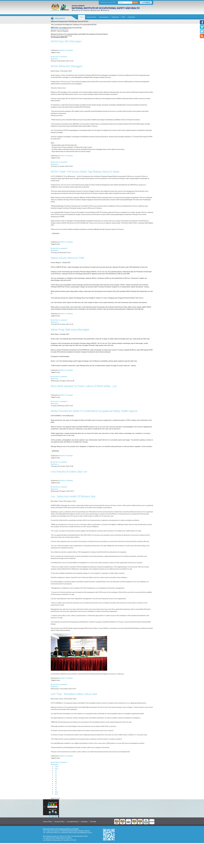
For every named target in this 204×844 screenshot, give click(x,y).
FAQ (123, 17)
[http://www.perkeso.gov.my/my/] (146, 821)
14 (56, 779)
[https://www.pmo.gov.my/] (122, 821)
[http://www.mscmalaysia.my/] (128, 821)
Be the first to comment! (59, 56)
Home (81, 17)
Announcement (103, 17)
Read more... (55, 59)
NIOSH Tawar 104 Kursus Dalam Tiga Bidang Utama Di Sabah (85, 171)
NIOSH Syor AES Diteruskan (66, 41)
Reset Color (52, 807)
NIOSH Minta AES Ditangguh (66, 66)
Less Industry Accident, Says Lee (69, 471)
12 (56, 775)
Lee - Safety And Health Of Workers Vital (73, 496)
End (56, 794)
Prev (56, 768)
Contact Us (131, 17)
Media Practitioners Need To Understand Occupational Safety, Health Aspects (94, 411)
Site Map (93, 821)
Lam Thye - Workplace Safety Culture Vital (74, 694)
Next (56, 792)
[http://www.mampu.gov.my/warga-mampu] (151, 821)
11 (56, 773)
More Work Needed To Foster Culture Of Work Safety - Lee (84, 386)
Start (56, 766)
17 (56, 785)
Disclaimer (84, 821)
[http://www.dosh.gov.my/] (140, 821)
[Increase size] (50, 814)
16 (56, 783)
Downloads (115, 17)
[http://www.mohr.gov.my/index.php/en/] (134, 821)
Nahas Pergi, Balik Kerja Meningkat (70, 329)
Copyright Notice (72, 821)
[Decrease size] (56, 814)
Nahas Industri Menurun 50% (67, 258)
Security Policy (59, 821)
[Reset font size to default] (53, 814)
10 (56, 771)
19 (56, 790)
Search (135, 2)
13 (56, 777)
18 (56, 788)
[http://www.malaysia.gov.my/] (116, 821)
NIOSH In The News (66, 50)
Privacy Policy (47, 821)
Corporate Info (91, 17)
